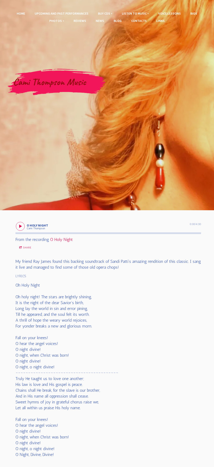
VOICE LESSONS (169, 13)
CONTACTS (139, 21)
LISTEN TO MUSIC (134, 13)
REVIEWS (80, 21)
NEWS (100, 21)
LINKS (160, 21)
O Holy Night (61, 239)
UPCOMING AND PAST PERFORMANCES (61, 13)
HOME (21, 13)
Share (27, 247)
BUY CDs (104, 13)
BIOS (193, 13)
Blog (118, 21)
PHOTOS (55, 21)
